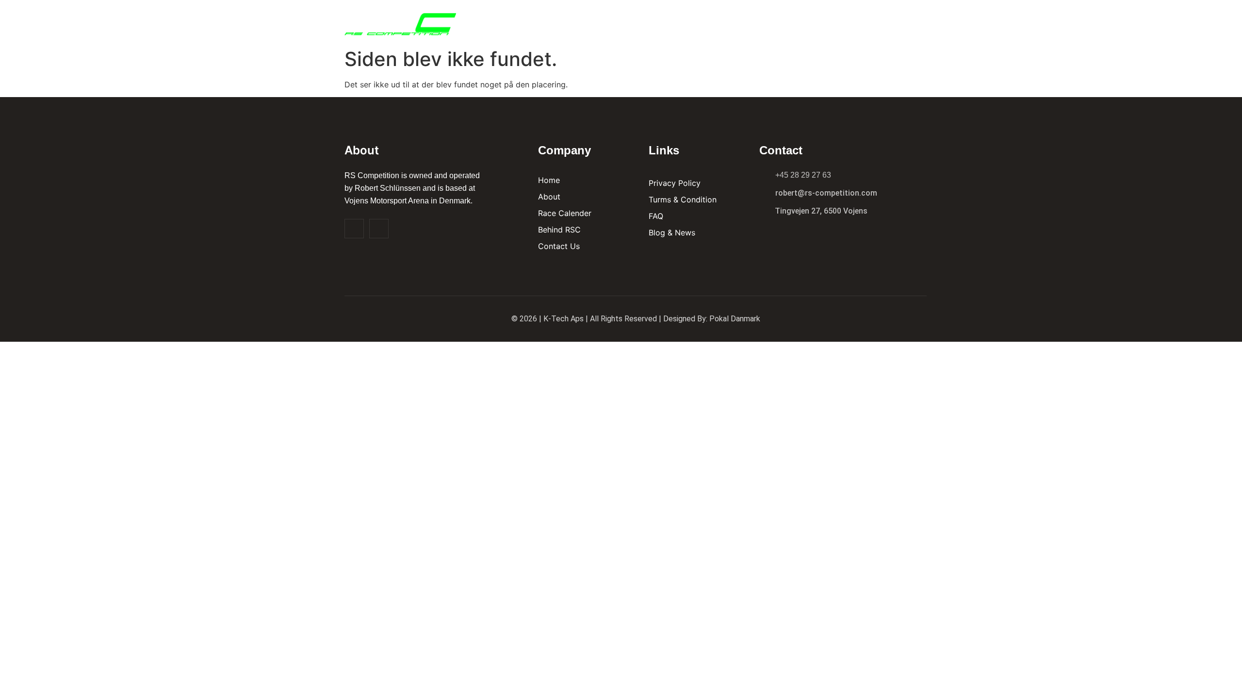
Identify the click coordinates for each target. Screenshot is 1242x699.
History (817, 21)
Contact (865, 21)
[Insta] (379, 228)
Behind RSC (763, 21)
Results (709, 21)
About (665, 21)
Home (626, 21)
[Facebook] (354, 228)
